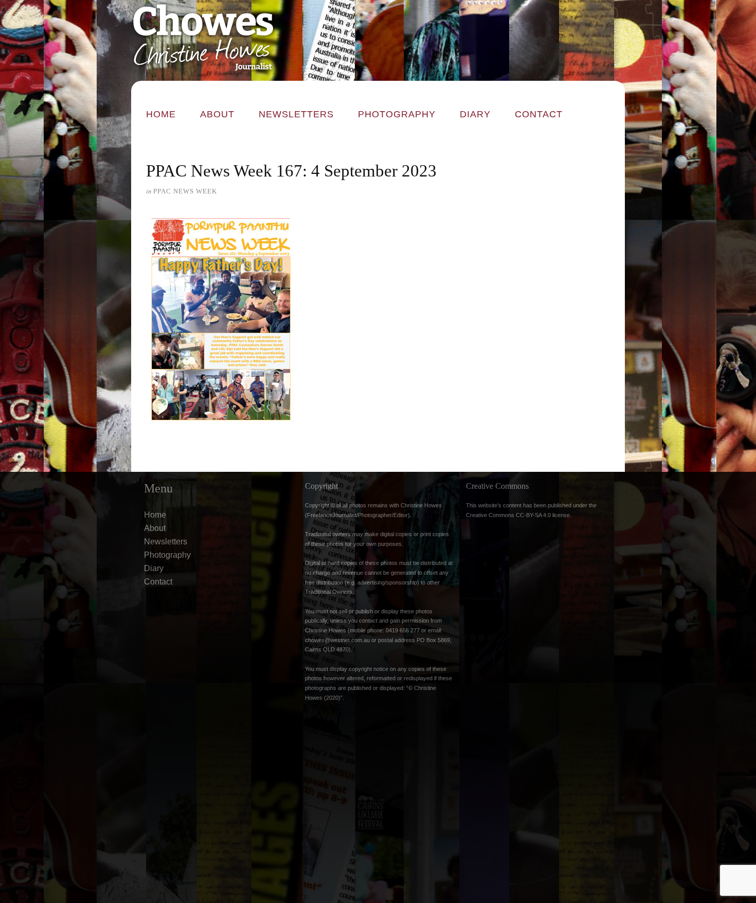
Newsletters (296, 114)
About (217, 114)
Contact (539, 114)
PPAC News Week (185, 191)
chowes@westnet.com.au (337, 640)
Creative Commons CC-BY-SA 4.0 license (518, 515)
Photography (397, 114)
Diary (475, 114)
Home (161, 114)
